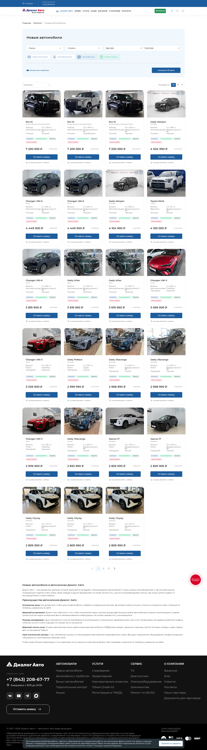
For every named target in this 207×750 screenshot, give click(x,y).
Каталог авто (66, 11)
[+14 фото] (41, 103)
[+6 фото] (83, 341)
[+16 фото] (83, 262)
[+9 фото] (125, 421)
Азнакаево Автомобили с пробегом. (38, 162)
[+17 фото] (41, 341)
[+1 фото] (166, 183)
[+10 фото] (125, 341)
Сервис (77, 11)
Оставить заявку (41, 157)
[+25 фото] (166, 103)
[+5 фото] (166, 262)
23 (173, 85)
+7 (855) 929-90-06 (48, 4)
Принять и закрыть (171, 743)
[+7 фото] (166, 421)
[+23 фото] (41, 183)
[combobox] (45, 48)
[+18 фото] (83, 103)
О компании (114, 11)
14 (178, 85)
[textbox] (44, 48)
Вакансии (102, 11)
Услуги (86, 11)
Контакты (126, 11)
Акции (94, 11)
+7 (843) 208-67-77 (27, 679)
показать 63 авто (166, 70)
